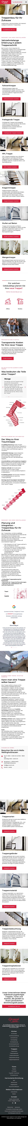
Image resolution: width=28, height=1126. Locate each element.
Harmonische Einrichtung (14, 1078)
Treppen (14, 1049)
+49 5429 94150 (14, 617)
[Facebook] (15, 1103)
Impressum (17, 1107)
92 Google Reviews (17, 613)
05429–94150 (16, 1099)
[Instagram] (13, 1103)
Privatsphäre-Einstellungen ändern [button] (14, 1109)
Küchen (14, 1031)
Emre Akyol (14, 625)
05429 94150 (18, 2)
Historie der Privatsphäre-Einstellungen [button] (14, 1111)
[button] (26, 2)
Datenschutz (10, 1107)
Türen (14, 1066)
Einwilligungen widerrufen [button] (14, 1113)
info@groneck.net (15, 1100)
